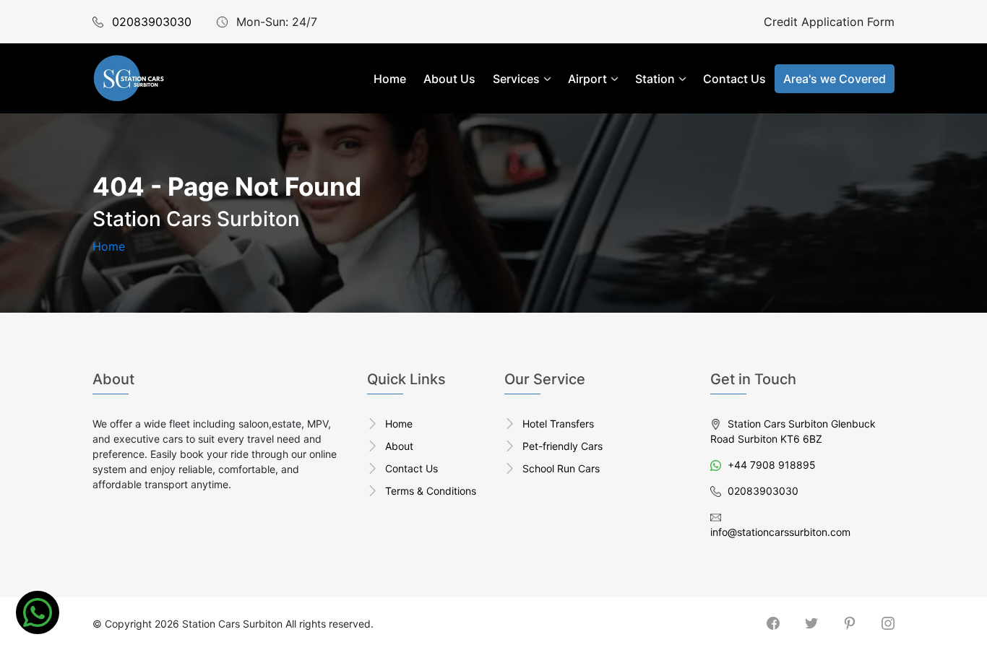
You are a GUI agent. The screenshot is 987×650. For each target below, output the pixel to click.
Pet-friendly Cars (562, 446)
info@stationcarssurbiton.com (780, 532)
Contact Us (734, 79)
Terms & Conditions (430, 491)
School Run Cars (561, 468)
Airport (587, 79)
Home (390, 79)
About (399, 446)
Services (516, 79)
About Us (449, 79)
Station (655, 79)
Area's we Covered (834, 79)
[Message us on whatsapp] (37, 612)
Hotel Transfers (558, 423)
